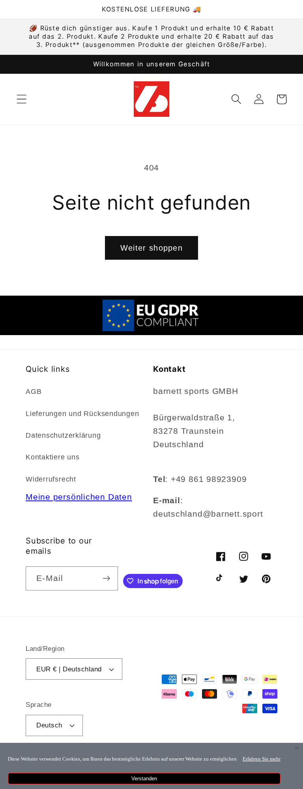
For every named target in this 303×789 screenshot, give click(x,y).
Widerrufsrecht (51, 479)
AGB (33, 391)
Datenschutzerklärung (63, 435)
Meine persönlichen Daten (79, 496)
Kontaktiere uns (53, 457)
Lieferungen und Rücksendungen (82, 414)
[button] (21, 99)
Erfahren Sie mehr (262, 759)
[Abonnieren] (106, 578)
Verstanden (144, 779)
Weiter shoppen (151, 248)
